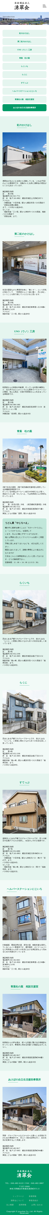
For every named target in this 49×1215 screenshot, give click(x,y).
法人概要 (10, 1205)
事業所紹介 (33, 1200)
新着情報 (32, 1196)
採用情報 (22, 1205)
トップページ (18, 1196)
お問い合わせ (37, 1205)
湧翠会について (17, 1200)
